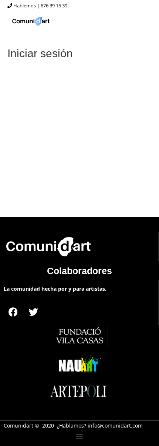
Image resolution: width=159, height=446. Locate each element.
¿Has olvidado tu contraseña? (79, 186)
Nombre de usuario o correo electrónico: (64, 78)
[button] (80, 436)
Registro (116, 164)
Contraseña (26, 110)
